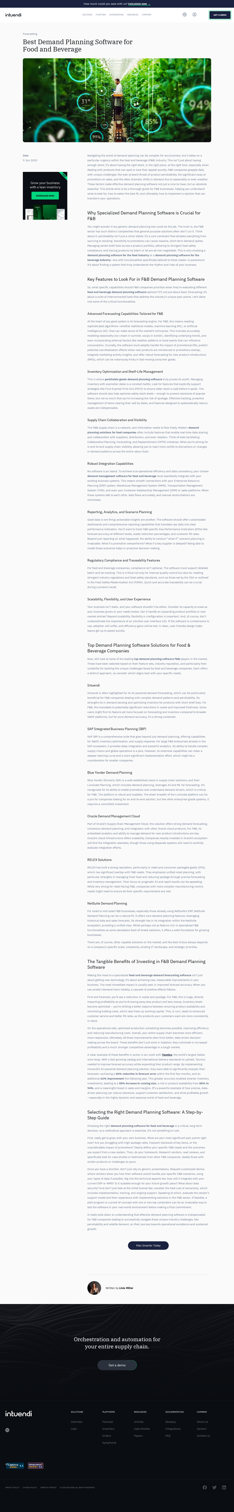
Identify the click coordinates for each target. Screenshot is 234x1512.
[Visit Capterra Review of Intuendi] (14, 1466)
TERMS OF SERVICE (48, 1487)
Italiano (12, 1443)
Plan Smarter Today (148, 1245)
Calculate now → (139, 3)
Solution (87, 14)
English (11, 1449)
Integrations (117, 14)
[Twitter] (214, 1487)
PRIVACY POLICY (12, 1487)
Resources (132, 14)
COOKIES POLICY (30, 1487)
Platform (101, 14)
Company (147, 14)
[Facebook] (204, 1487)
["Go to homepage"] (13, 14)
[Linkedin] (224, 1487)
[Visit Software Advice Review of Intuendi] (36, 1466)
